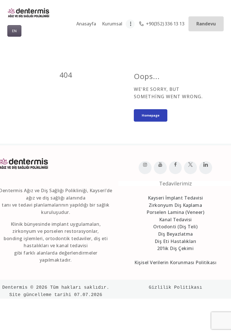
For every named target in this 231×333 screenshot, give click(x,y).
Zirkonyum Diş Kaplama (175, 205)
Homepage (150, 115)
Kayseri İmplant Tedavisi (175, 198)
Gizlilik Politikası (175, 287)
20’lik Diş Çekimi (175, 248)
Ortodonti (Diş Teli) (175, 227)
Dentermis (15, 287)
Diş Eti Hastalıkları (175, 241)
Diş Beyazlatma (175, 234)
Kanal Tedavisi (175, 219)
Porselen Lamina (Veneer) (175, 212)
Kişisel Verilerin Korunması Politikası (175, 262)
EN (14, 31)
